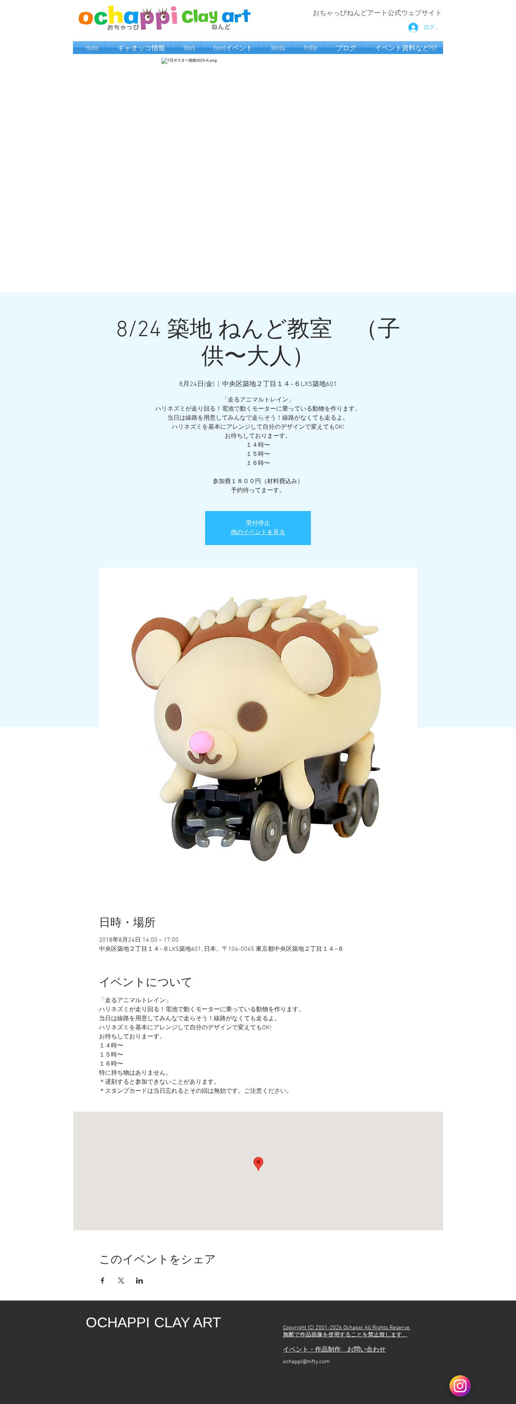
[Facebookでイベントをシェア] (102, 1280)
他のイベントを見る (258, 532)
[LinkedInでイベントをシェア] (139, 1280)
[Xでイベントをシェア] (121, 1280)
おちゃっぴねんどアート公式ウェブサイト (377, 13)
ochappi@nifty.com (306, 1361)
